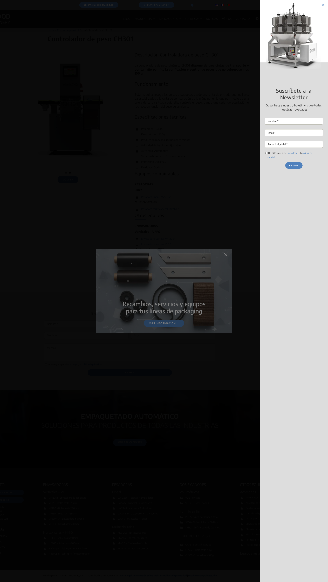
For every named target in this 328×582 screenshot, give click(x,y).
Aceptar (137, 300)
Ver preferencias (191, 300)
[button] (201, 275)
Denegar (164, 300)
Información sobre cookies (151, 308)
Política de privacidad (177, 308)
